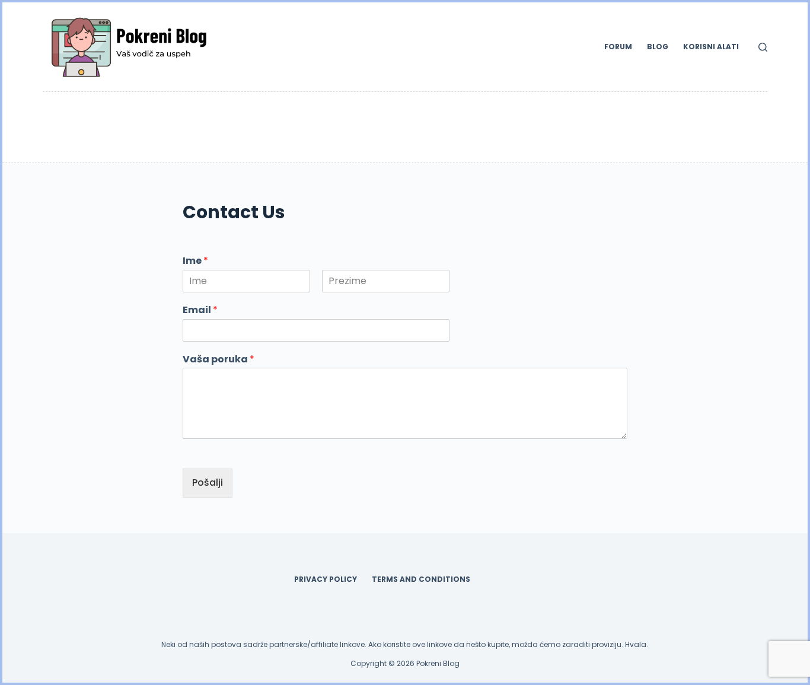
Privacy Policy (325, 579)
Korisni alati (711, 47)
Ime (195, 261)
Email (200, 310)
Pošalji (207, 482)
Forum (618, 47)
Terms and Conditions (421, 579)
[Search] (762, 47)
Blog (657, 47)
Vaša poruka (218, 359)
